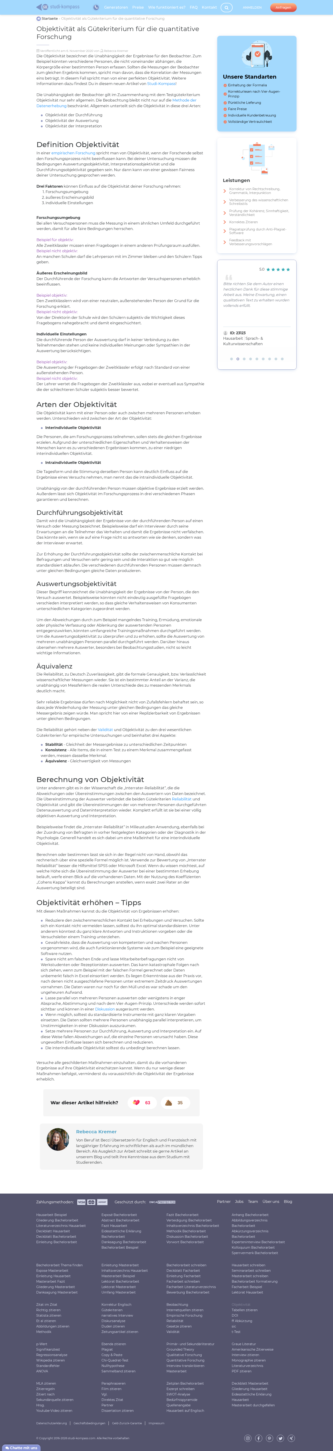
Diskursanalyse (113, 1321)
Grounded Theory (180, 1349)
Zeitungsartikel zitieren (119, 1332)
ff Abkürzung (242, 1321)
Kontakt (209, 7)
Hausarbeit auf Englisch (185, 1411)
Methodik (43, 1332)
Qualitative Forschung (184, 1355)
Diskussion (105, 1009)
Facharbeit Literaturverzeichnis (191, 1287)
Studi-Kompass (161, 83)
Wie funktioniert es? (167, 7)
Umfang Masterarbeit (118, 1292)
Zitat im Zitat (46, 1305)
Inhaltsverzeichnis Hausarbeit (124, 1271)
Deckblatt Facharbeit (183, 1271)
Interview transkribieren (185, 1366)
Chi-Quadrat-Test (114, 1360)
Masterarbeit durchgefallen (253, 1405)
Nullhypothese (112, 1366)
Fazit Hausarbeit (114, 1226)
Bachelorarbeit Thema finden (59, 1265)
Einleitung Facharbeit (183, 1276)
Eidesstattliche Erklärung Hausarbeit (252, 1397)
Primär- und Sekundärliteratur (190, 1344)
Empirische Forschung (184, 1315)
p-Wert (41, 1344)
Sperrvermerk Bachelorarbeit (255, 1253)
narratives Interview (117, 1315)
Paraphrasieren (113, 1383)
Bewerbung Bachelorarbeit (188, 1292)
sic (234, 1326)
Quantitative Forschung (185, 1360)
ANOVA (42, 1371)
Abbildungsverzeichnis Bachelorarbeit (250, 1223)
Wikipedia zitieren (50, 1360)
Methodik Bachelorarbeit (186, 1231)
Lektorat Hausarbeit (247, 1292)
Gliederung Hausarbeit (250, 1389)
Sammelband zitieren (118, 1371)
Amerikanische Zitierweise (252, 1349)
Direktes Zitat (112, 1400)
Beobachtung (177, 1305)
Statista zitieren (48, 1315)
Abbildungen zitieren (52, 1326)
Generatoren (116, 7)
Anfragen (283, 7)
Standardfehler (48, 1366)
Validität (105, 729)
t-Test (236, 1332)
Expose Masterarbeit (52, 1271)
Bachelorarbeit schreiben (186, 1265)
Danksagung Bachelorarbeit (123, 1242)
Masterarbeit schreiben (250, 1276)
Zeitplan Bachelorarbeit (185, 1383)
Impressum (156, 1423)
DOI (235, 1315)
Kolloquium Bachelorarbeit (253, 1247)
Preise (138, 7)
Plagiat (107, 1349)
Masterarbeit (176, 1371)
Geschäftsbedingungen (89, 1423)
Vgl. (104, 1394)
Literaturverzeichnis (247, 1366)
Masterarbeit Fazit (50, 1281)
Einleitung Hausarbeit (53, 1276)
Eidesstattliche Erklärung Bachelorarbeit (121, 1234)
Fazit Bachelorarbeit (182, 1215)
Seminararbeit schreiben (251, 1271)
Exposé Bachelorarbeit (119, 1215)
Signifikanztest (48, 1349)
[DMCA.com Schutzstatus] (162, 1203)
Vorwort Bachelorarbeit (185, 1242)
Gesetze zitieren (179, 1326)
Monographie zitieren (249, 1360)
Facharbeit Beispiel (247, 1287)
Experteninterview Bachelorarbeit (258, 1242)
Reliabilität (182, 799)
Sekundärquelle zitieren (54, 1400)
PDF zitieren (241, 1371)
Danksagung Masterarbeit (57, 1292)
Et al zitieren (46, 1321)
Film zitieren (111, 1389)
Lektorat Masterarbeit (118, 1287)
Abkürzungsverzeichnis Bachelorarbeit (250, 1234)
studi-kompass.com (81, 1438)
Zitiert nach (45, 1394)
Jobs (239, 1201)
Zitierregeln (45, 1389)
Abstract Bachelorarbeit (120, 1220)
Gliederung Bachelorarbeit (57, 1220)
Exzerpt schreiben (180, 1389)
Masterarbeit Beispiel (118, 1276)
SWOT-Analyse (178, 1394)
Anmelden (252, 7)
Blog (288, 1201)
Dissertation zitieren (117, 1411)
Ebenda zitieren (113, 1344)
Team (253, 1201)
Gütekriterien (112, 1310)
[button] (231, 359)
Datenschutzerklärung (51, 1423)
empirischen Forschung (73, 153)
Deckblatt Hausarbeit (53, 1231)
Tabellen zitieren (245, 1310)
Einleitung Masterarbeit (120, 1265)
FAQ (194, 7)
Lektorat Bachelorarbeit (120, 1281)
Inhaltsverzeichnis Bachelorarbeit (192, 1226)
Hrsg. (40, 1405)
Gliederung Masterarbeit (55, 1287)
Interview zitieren (245, 1355)
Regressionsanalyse (51, 1355)
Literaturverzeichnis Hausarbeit (61, 1226)
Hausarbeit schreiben (248, 1265)
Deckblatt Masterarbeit (250, 1383)
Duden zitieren (113, 1326)
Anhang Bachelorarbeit (250, 1215)
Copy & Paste (111, 1355)
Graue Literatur (244, 1344)
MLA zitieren (46, 1383)
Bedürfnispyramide (181, 1400)
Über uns (271, 1201)
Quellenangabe (178, 1405)
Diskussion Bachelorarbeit (187, 1237)
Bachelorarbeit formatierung (255, 1281)
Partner (107, 1405)
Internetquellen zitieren (184, 1310)
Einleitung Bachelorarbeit (56, 1242)
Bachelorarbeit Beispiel (119, 1247)
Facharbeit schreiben (183, 1281)
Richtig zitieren (48, 1310)
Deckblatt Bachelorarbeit (56, 1237)
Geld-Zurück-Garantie (127, 1423)
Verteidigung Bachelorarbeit (189, 1220)
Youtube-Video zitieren (54, 1411)
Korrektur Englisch (116, 1305)
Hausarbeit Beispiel (51, 1215)
